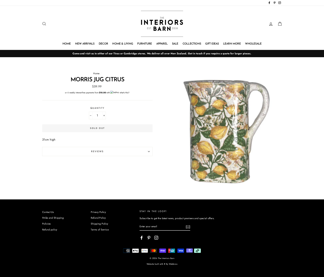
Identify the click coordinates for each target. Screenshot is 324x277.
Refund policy (49, 229)
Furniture (144, 44)
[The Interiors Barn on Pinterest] (149, 238)
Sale (175, 44)
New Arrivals (84, 44)
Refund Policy (98, 217)
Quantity (97, 108)
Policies (46, 223)
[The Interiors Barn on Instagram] (156, 238)
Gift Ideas (212, 44)
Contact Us (48, 212)
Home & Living (122, 44)
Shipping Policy (99, 223)
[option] (162, 54)
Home (66, 44)
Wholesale (253, 44)
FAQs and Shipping (53, 217)
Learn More (232, 44)
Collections (192, 44)
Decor (103, 44)
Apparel (162, 44)
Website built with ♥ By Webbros (162, 263)
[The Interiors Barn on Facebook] (142, 238)
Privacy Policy (98, 212)
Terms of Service (100, 229)
